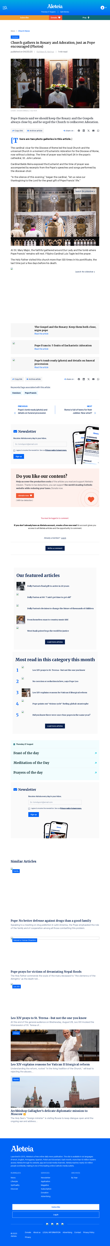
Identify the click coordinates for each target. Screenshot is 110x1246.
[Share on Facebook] (79, 131)
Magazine (45, 1185)
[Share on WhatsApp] (98, 131)
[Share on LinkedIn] (84, 131)
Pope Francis (30, 393)
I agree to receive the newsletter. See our (41, 450)
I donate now (23, 495)
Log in (63, 538)
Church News (24, 31)
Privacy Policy (88, 1232)
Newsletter (45, 1177)
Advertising (45, 1196)
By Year (74, 1177)
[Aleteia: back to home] (55, 6)
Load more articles (55, 642)
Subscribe (24, 17)
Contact (77, 1232)
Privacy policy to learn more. (56, 450)
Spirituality (15, 1185)
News (13, 31)
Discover (14, 1189)
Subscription (46, 1189)
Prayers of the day (28, 772)
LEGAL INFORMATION (52, 1232)
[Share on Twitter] (88, 131)
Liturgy (16, 1033)
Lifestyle (14, 1181)
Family (16, 871)
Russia (16, 1079)
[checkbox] (14, 450)
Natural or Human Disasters (24, 940)
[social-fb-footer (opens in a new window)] (52, 1224)
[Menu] (20, 7)
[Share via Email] (93, 131)
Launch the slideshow (84, 191)
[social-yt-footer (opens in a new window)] (47, 1224)
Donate (54, 17)
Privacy (28, 1237)
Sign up (19, 456)
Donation (45, 1192)
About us (37, 1232)
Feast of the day (26, 753)
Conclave (16, 393)
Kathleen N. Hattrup (45, 51)
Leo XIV (16, 986)
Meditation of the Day (31, 763)
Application (45, 1181)
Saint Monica (64, 12)
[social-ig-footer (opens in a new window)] (62, 1224)
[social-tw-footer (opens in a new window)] (57, 1224)
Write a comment (55, 548)
